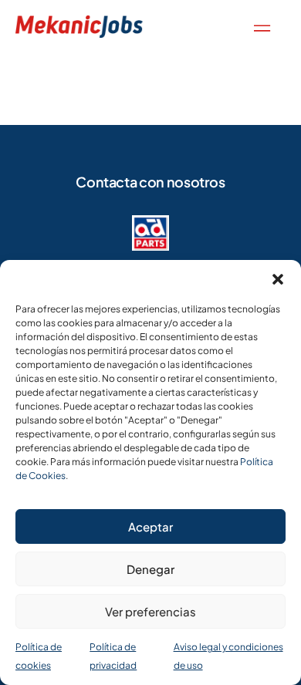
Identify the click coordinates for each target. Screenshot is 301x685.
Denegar (150, 569)
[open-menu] (258, 27)
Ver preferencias (150, 611)
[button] (278, 279)
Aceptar (150, 526)
